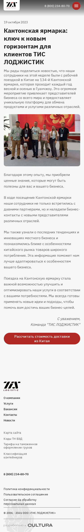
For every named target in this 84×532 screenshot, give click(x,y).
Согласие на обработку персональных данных (20, 502)
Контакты (10, 415)
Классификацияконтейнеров (15, 455)
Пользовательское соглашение (26, 494)
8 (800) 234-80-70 (57, 6)
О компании (12, 398)
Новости (9, 420)
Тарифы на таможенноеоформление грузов (20, 445)
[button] (42, 140)
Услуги (8, 403)
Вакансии (10, 409)
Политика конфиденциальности (27, 489)
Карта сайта (12, 433)
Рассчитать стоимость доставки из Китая (42, 338)
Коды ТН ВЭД (13, 439)
